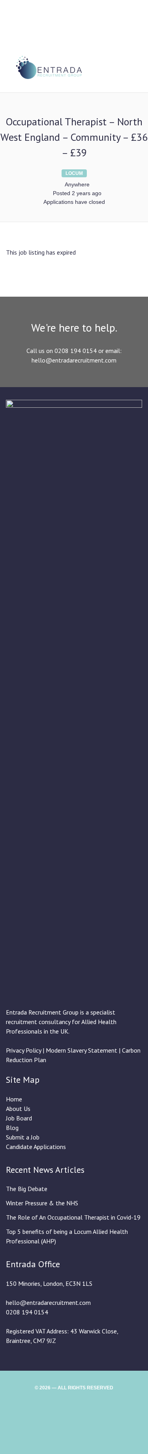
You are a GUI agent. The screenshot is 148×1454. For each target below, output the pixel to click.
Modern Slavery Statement (82, 1050)
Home (14, 1099)
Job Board (19, 1118)
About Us (18, 1109)
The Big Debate (26, 1189)
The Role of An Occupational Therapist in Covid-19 (73, 1217)
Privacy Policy (23, 1050)
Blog (12, 1128)
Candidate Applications (36, 1147)
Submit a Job (22, 1137)
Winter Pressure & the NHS (42, 1203)
